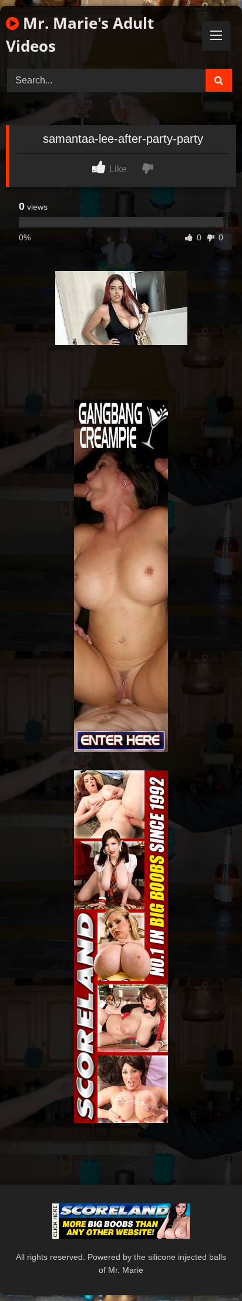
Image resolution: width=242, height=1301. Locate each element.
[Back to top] (206, 1266)
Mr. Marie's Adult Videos (80, 34)
